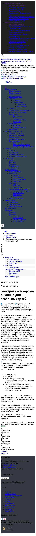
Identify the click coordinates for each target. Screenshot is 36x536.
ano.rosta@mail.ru (9, 77)
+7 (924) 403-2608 (9, 75)
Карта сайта (9, 511)
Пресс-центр (9, 507)
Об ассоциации (10, 494)
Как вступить (10, 498)
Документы (9, 503)
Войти (9, 82)
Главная (8, 492)
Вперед (3, 453)
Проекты (8, 500)
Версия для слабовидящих (13, 78)
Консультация (21, 77)
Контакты (8, 509)
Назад (4, 451)
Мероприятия (10, 505)
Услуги (7, 501)
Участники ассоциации (13, 496)
